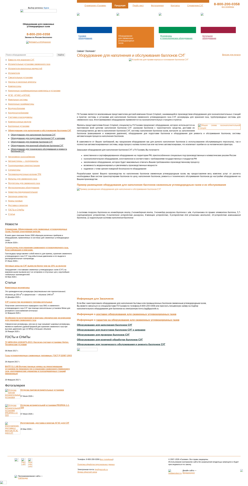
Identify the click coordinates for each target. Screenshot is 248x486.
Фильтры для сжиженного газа (22, 179)
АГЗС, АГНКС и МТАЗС (19, 95)
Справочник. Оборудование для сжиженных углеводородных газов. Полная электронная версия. (36, 230)
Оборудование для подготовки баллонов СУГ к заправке (38, 138)
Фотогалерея (15, 385)
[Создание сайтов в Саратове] (175, 473)
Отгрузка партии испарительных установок (42, 390)
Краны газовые (15, 201)
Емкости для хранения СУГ (21, 60)
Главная (80, 51)
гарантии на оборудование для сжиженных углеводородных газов (137, 319)
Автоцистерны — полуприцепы (23, 161)
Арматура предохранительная (23, 192)
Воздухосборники (16, 108)
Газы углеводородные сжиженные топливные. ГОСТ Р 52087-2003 (38, 355)
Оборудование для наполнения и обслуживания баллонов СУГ (39, 130)
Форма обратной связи (87, 472)
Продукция (90, 51)
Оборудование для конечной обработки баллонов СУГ (37, 145)
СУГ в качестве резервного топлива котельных (28, 302)
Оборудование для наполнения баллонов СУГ (33, 135)
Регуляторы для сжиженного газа (24, 183)
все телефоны (228, 7)
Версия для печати (231, 55)
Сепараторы (14, 170)
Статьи (11, 214)
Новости (11, 224)
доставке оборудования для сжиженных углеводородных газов (136, 314)
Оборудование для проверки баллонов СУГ (32, 142)
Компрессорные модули (19, 122)
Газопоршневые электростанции (24, 165)
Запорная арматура (17, 196)
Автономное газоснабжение (21, 157)
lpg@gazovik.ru (101, 469)
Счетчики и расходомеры (20, 117)
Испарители (14, 73)
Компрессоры (14, 86)
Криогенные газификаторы (21, 104)
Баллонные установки (18, 126)
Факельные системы (18, 99)
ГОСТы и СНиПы (16, 210)
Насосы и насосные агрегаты (22, 82)
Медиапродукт (189, 473)
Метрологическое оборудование (23, 187)
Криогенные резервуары (17, 287)
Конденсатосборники (18, 113)
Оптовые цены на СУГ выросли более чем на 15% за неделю (35, 266)
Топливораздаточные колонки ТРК (24, 174)
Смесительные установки (20, 77)
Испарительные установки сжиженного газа (29, 64)
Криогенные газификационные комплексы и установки (34, 91)
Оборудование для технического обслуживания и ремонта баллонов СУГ (39, 150)
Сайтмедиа (23, 478)
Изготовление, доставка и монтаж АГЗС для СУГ (44, 423)
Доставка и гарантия (18, 205)
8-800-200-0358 (38, 34)
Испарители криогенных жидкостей (25, 68)
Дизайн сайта (188, 470)
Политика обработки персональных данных (96, 464)
